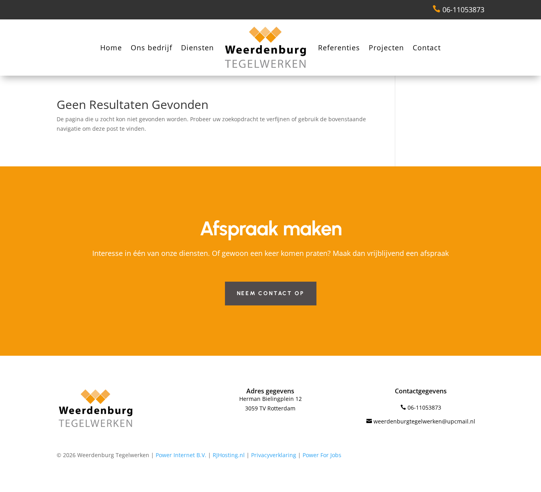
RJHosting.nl (229, 455)
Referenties (339, 47)
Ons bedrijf (151, 47)
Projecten (386, 47)
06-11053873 (458, 9)
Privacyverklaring (273, 455)
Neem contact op (271, 293)
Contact (427, 47)
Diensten (197, 47)
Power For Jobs (322, 455)
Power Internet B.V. (181, 455)
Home (111, 47)
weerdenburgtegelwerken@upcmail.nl (420, 421)
